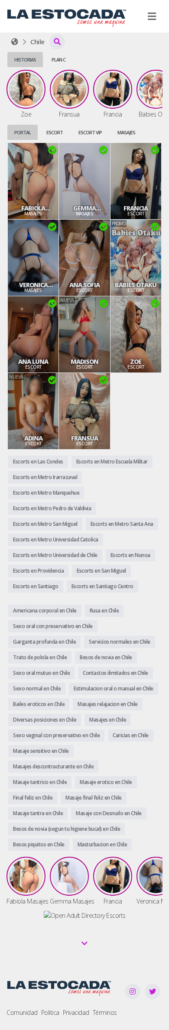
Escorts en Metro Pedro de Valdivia (52, 508)
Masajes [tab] (126, 132)
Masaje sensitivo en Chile (41, 751)
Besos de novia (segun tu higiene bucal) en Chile (66, 828)
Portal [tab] (22, 132)
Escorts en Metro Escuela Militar (112, 461)
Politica (50, 1012)
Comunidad (22, 1012)
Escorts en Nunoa (130, 555)
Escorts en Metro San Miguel (45, 524)
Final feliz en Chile (32, 797)
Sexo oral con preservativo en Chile (53, 626)
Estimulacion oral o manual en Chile (113, 688)
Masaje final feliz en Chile (93, 797)
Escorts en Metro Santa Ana (122, 524)
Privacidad (76, 1012)
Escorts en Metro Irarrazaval (45, 477)
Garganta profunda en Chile (44, 641)
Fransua (84, 438)
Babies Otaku (135, 285)
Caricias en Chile (131, 735)
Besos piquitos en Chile (39, 844)
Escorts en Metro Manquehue (46, 492)
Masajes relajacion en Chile (108, 704)
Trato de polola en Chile (40, 657)
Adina (33, 438)
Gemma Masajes (84, 208)
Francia (136, 208)
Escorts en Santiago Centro (102, 586)
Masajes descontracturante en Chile (53, 766)
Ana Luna (33, 362)
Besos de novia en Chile (106, 657)
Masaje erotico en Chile (106, 782)
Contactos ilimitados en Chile (115, 673)
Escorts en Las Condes (38, 461)
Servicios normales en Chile (119, 641)
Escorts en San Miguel (101, 570)
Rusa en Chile (104, 610)
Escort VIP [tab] (90, 132)
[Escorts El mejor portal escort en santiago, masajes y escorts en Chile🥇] (14, 41)
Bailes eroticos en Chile (39, 704)
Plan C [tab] (58, 59)
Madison (84, 362)
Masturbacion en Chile (102, 844)
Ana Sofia (84, 285)
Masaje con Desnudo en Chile (109, 813)
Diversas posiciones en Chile (44, 719)
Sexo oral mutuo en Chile (41, 673)
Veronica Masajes (33, 285)
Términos (105, 1012)
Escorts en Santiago (35, 586)
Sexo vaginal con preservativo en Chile (56, 735)
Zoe (135, 362)
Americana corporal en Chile (45, 610)
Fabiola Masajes (33, 208)
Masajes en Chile (107, 719)
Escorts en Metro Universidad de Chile (55, 555)
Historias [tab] (25, 59)
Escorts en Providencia (38, 570)
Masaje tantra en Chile (38, 813)
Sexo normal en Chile (37, 688)
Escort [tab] (54, 132)
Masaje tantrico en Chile (40, 782)
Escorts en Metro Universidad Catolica (55, 539)
